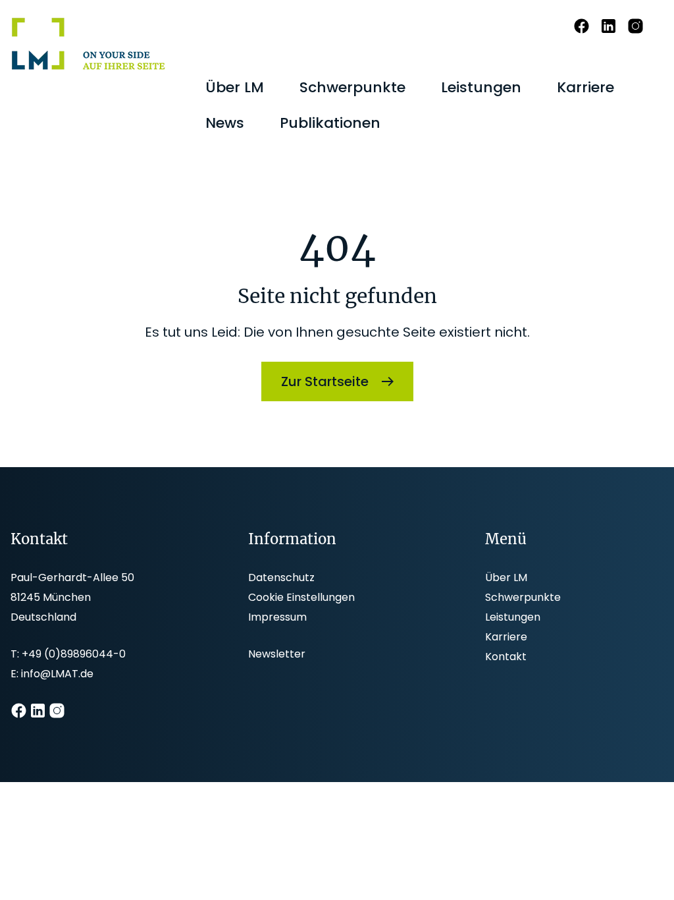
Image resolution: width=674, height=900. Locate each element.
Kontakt (506, 656)
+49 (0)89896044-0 (74, 653)
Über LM (506, 577)
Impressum (277, 617)
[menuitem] (234, 87)
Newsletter (276, 653)
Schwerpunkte (523, 597)
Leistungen (512, 617)
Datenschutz (281, 577)
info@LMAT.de (57, 673)
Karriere (506, 636)
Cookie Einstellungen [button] (301, 597)
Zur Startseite (325, 381)
